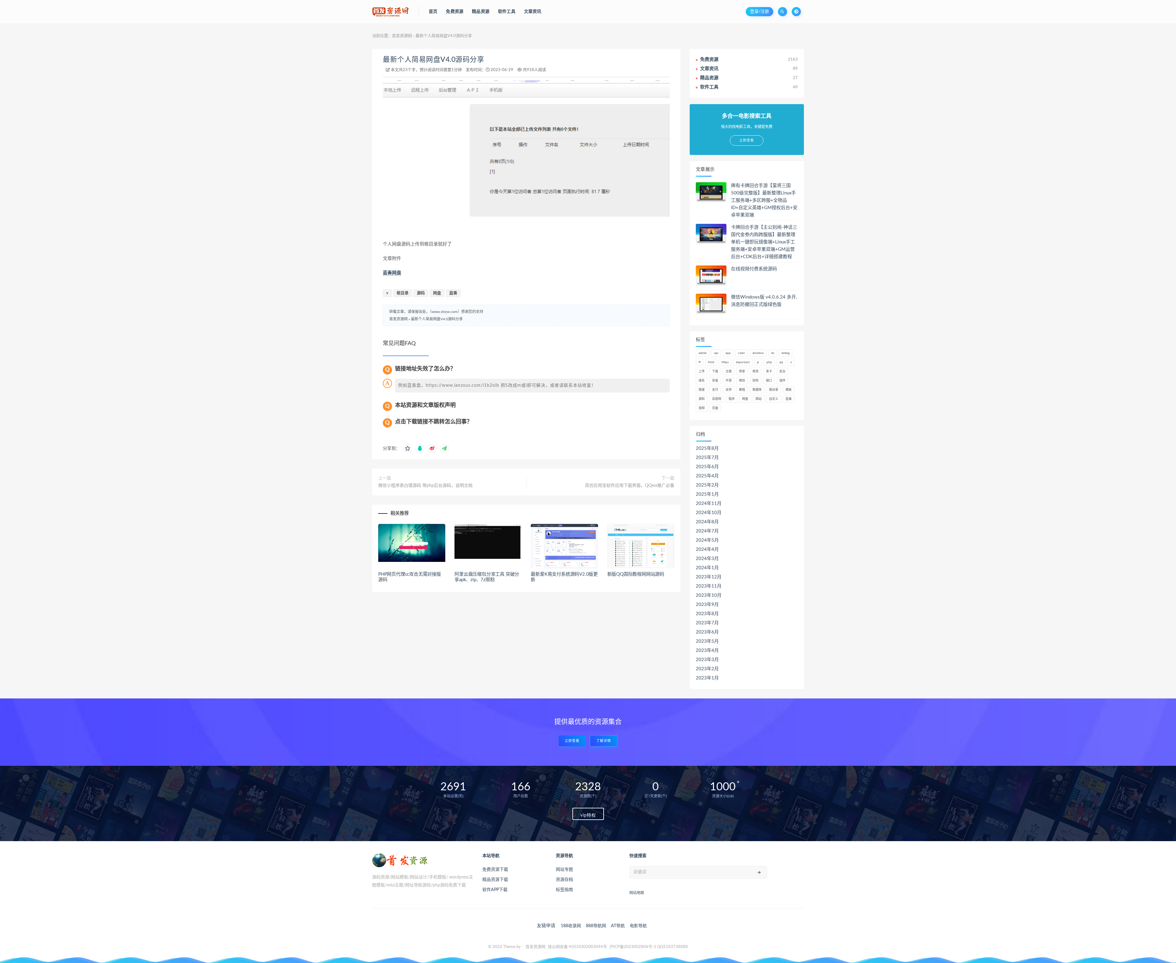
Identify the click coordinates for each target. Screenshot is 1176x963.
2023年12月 (709, 577)
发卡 (769, 371)
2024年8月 (707, 522)
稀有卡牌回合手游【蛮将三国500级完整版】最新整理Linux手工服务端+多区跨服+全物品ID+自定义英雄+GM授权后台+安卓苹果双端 (764, 200)
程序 (732, 399)
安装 (715, 380)
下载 (715, 371)
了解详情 (603, 741)
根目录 (403, 293)
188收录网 (571, 926)
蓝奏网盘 (392, 273)
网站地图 (636, 893)
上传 (702, 371)
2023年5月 (707, 641)
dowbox (758, 353)
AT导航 (618, 926)
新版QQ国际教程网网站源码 (635, 574)
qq (781, 362)
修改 (755, 371)
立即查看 (572, 741)
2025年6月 (707, 467)
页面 (715, 408)
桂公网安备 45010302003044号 (577, 947)
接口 (769, 380)
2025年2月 (707, 485)
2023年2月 (707, 669)
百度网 (716, 399)
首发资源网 (402, 36)
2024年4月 (707, 549)
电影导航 (638, 926)
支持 (729, 389)
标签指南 (564, 890)
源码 (421, 293)
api (716, 353)
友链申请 (546, 926)
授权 (755, 380)
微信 (742, 380)
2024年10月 (709, 512)
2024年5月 (707, 540)
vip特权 (588, 815)
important (743, 362)
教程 (742, 389)
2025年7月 (707, 457)
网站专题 (564, 869)
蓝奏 (453, 293)
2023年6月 (707, 632)
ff (700, 362)
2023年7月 (707, 623)
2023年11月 (709, 586)
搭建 (702, 389)
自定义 (773, 399)
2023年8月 (707, 613)
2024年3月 (707, 558)
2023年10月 (709, 595)
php (769, 362)
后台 (782, 371)
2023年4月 (707, 650)
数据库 (757, 389)
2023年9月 (707, 604)
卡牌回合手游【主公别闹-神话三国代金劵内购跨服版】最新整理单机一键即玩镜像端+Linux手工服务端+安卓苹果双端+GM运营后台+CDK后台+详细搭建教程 (764, 242)
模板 (789, 389)
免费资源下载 (495, 869)
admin (703, 353)
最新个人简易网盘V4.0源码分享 (433, 59)
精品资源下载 (495, 880)
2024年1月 (707, 568)
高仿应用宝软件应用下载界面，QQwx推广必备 (629, 485)
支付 (715, 389)
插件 (782, 380)
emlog (786, 353)
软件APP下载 (494, 890)
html (711, 362)
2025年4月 (707, 476)
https (725, 362)
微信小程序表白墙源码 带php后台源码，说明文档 (425, 485)
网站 (759, 399)
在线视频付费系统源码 (754, 269)
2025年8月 (707, 448)
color (741, 353)
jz (758, 362)
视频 (702, 408)
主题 (729, 371)
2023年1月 (707, 678)
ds (772, 353)
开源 (729, 380)
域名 (702, 380)
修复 (742, 371)
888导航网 (596, 926)
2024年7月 (707, 531)
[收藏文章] (407, 448)
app (728, 353)
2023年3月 (707, 659)
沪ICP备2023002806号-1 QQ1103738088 (648, 947)
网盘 (437, 293)
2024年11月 (709, 503)
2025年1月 (707, 494)
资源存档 (564, 880)
